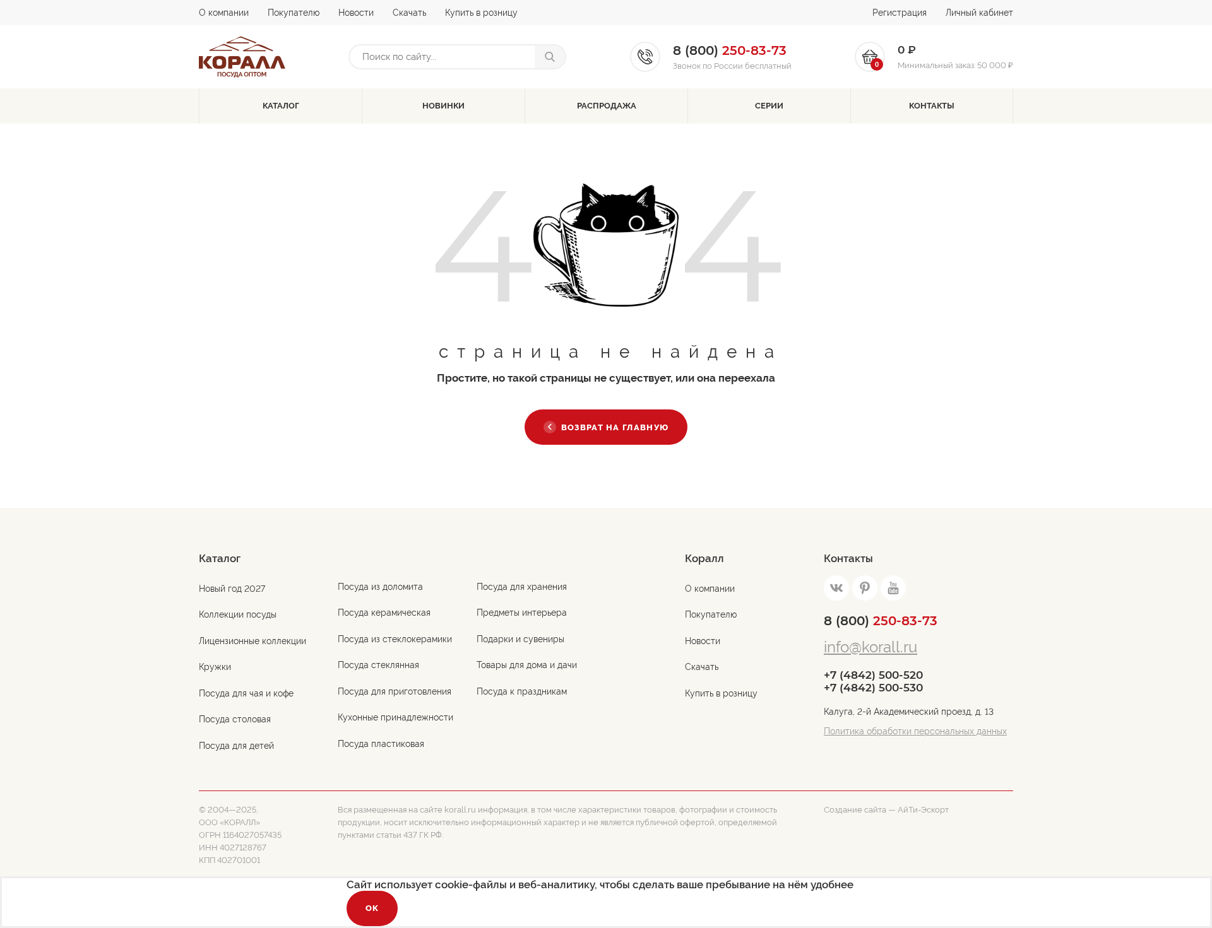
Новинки (443, 105)
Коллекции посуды (237, 614)
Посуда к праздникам (522, 691)
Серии (769, 105)
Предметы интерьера (522, 613)
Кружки (215, 667)
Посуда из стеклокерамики (395, 639)
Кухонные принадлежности (395, 717)
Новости (356, 13)
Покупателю (293, 13)
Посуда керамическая (384, 613)
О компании (224, 13)
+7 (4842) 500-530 (873, 687)
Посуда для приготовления (394, 691)
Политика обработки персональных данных (915, 731)
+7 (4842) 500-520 (873, 675)
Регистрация (899, 13)
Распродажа (606, 105)
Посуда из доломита (380, 587)
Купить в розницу (481, 13)
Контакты (931, 105)
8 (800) (880, 620)
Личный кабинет (979, 13)
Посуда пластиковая (381, 744)
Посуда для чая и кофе (246, 693)
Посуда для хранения (522, 587)
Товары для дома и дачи (527, 665)
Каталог (281, 105)
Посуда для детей (236, 746)
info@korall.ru (870, 647)
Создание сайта (855, 809)
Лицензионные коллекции (252, 641)
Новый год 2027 (232, 589)
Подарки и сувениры (520, 639)
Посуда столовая (235, 719)
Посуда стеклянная (378, 665)
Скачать (409, 13)
